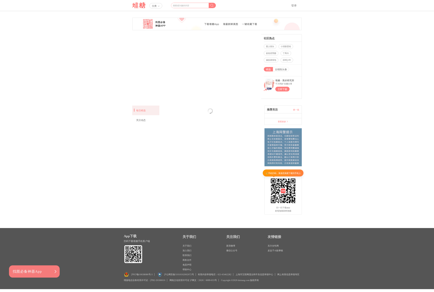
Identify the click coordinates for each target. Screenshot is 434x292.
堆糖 (139, 5)
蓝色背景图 (271, 53)
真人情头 (270, 46)
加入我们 (187, 250)
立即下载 (282, 89)
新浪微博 (230, 245)
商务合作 (187, 260)
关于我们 (187, 245)
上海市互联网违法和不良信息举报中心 (254, 274)
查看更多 (282, 121)
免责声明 (187, 264)
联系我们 (187, 255)
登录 (294, 5)
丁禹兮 (286, 53)
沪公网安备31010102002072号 (179, 274)
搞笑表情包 (271, 60)
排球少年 (287, 60)
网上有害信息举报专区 (288, 274)
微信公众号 (231, 250)
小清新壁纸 (286, 46)
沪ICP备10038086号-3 (142, 274)
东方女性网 (273, 245)
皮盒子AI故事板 (275, 250)
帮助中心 (187, 269)
